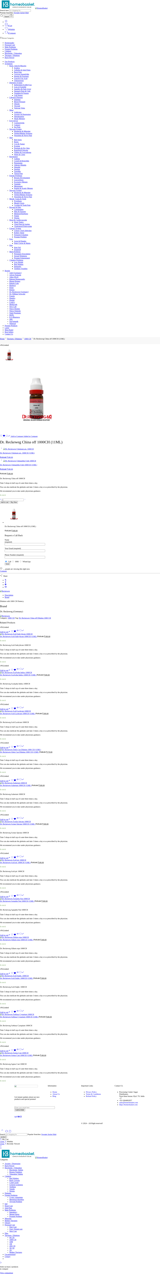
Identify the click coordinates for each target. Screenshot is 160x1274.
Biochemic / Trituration (13, 53)
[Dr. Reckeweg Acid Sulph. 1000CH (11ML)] (80, 976)
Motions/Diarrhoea (21, 214)
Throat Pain (18, 174)
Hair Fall (17, 247)
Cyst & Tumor (19, 144)
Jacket (22, 13)
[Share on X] (5, 580)
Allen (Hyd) (13, 277)
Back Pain (18, 72)
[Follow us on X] (15, 1117)
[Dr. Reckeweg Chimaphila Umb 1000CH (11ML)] (1, 461)
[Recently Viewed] (9, 1132)
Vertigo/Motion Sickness (23, 133)
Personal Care (10, 45)
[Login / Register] (6, 22)
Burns (16, 142)
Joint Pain (8, 1208)
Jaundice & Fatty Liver (22, 89)
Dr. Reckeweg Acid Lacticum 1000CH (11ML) (18, 714)
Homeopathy (9, 43)
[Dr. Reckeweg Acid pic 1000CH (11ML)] (80, 860)
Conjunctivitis (19, 123)
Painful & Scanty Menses (23, 188)
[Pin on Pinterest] (6, 585)
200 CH (12, 1246)
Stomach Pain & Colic (22, 91)
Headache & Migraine (22, 131)
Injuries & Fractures (21, 76)
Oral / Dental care (15, 1229)
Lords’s (12, 302)
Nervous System (15, 129)
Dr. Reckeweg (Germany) (19, 292)
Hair (11, 245)
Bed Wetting (18, 264)
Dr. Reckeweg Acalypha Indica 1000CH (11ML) (18, 675)
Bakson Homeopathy (17, 279)
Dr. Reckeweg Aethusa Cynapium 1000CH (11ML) (19, 1017)
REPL (11, 315)
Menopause (18, 186)
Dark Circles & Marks (22, 243)
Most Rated (9, 330)
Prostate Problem (20, 237)
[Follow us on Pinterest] (19, 1117)
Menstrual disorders (16, 1200)
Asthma (17, 159)
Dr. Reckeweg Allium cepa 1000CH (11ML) (17, 940)
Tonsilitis (17, 171)
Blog (54, 1096)
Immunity (17, 267)
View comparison (6, 1273)
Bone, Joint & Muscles (17, 66)
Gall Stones (18, 95)
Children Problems (16, 260)
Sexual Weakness (20, 256)
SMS (16, 562)
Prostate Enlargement (22, 258)
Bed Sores (18, 140)
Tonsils (12, 1189)
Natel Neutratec (15, 313)
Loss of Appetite (20, 87)
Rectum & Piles (15, 207)
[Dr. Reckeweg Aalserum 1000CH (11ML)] (80, 783)
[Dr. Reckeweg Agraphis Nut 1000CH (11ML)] (80, 899)
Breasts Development (22, 178)
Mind (11, 110)
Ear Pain (17, 127)
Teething (12, 1187)
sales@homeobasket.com (128, 1103)
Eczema (17, 146)
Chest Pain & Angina (22, 224)
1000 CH (27, 339)
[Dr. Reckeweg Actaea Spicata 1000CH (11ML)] (80, 822)
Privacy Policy (91, 1092)
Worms (16, 218)
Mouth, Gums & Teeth (17, 199)
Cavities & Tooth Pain (22, 205)
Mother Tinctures (11, 1221)
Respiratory (13, 157)
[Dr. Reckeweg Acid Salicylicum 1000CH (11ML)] (80, 634)
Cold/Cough (14, 1183)
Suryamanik (13, 321)
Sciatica (17, 68)
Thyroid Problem (15, 1202)
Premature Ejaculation (22, 254)
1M (10, 1244)
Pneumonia (18, 163)
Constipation (18, 209)
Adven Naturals (15, 275)
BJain (11, 288)
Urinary (7, 1257)
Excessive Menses (21, 182)
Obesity (17, 104)
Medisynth (13, 305)
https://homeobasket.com (128, 1105)
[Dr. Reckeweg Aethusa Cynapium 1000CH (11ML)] (80, 1014)
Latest (7, 328)
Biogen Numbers (15, 1172)
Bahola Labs (14, 283)
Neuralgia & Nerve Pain (23, 136)
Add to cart (4, 502)
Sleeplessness (19, 116)
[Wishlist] (3, 436)
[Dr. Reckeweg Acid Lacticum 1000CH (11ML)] (80, 711)
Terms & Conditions (93, 1094)
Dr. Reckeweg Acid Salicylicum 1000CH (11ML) (18, 636)
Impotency (13, 1212)
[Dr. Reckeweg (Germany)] (5, 591)
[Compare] (21, 632)
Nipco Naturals (15, 311)
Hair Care (13, 1227)
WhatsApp (26, 562)
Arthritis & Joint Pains (22, 70)
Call (9, 562)
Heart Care (9, 1206)
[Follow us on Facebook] (17, 1117)
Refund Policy (91, 1096)
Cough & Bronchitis (21, 161)
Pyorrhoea (18, 201)
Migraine (8, 1219)
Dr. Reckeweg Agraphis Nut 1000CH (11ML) (17, 901)
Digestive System (15, 83)
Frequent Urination (21, 235)
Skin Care (13, 1231)
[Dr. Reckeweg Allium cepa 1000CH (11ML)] (80, 937)
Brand (7, 597)
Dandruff (17, 250)
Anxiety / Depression (12, 1164)
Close (2, 1142)
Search (7, 16)
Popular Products (11, 326)
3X (10, 1250)
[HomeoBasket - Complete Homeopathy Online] (24, 8)
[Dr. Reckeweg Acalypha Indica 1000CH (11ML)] (80, 673)
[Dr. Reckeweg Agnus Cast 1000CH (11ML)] (80, 1053)
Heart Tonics (19, 222)
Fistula (16, 216)
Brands (7, 271)
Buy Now (14, 502)
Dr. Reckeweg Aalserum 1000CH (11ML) (16, 785)
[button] (5, 632)
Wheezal (12, 324)
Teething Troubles (20, 269)
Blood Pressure (19, 102)
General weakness (16, 1185)
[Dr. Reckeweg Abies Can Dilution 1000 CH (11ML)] (80, 750)
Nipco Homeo (14, 309)
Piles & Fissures (20, 212)
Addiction (17, 112)
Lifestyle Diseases (16, 97)
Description (9, 595)
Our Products (10, 62)
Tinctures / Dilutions (12, 55)
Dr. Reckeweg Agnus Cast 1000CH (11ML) (16, 1055)
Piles (6, 1233)
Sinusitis (17, 167)
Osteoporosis (19, 81)
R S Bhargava (14, 317)
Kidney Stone (19, 233)
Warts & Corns (19, 155)
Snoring (17, 169)
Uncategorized (10, 1254)
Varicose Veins (19, 108)
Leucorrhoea (18, 180)
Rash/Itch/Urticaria (21, 150)
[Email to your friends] (6, 587)
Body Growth (14, 1181)
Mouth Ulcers (19, 203)
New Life (13, 307)
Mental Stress (14, 1214)
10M (11, 1242)
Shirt (27, 13)
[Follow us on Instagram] (21, 1117)
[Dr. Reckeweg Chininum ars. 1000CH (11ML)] (1, 449)
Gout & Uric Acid (20, 78)
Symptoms (9, 64)
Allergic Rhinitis (20, 165)
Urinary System (15, 228)
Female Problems (11, 49)
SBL (11, 319)
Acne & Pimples (20, 241)
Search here (4, 10)
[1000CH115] (9, 363)
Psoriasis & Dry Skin (22, 148)
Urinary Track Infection (23, 231)
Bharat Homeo (14, 281)
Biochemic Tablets (16, 1170)
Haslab (12, 300)
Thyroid (17, 106)
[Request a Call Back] (6, 1132)
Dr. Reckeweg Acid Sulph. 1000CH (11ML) (16, 978)
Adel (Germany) (15, 273)
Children (8, 51)
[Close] (1, 1139)
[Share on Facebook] (5, 582)
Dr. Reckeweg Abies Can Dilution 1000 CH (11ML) (19, 752)
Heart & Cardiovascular (18, 220)
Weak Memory (19, 119)
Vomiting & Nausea (21, 93)
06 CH (11, 1238)
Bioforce (12, 286)
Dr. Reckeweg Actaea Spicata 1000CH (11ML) (18, 824)
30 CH (11, 1248)
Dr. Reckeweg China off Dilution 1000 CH (35, 618)
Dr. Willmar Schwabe (17, 294)
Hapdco (12, 298)
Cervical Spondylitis (21, 74)
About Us (56, 1094)
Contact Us (9, 334)
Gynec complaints (16, 1197)
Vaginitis (17, 184)
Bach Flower (9, 58)
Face (11, 239)
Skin (11, 138)
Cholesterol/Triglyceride (23, 226)
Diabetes (17, 100)
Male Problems (10, 47)
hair (6, 1204)
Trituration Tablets (16, 1174)
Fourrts (12, 296)
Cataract (17, 125)
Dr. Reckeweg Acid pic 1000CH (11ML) (15, 863)
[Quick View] (18, 632)
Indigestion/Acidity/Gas (23, 85)
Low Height (18, 262)
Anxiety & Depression (22, 114)
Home (2, 339)
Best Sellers (9, 332)
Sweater (17, 13)
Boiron (12, 290)
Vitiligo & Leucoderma (22, 152)
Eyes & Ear (13, 121)
